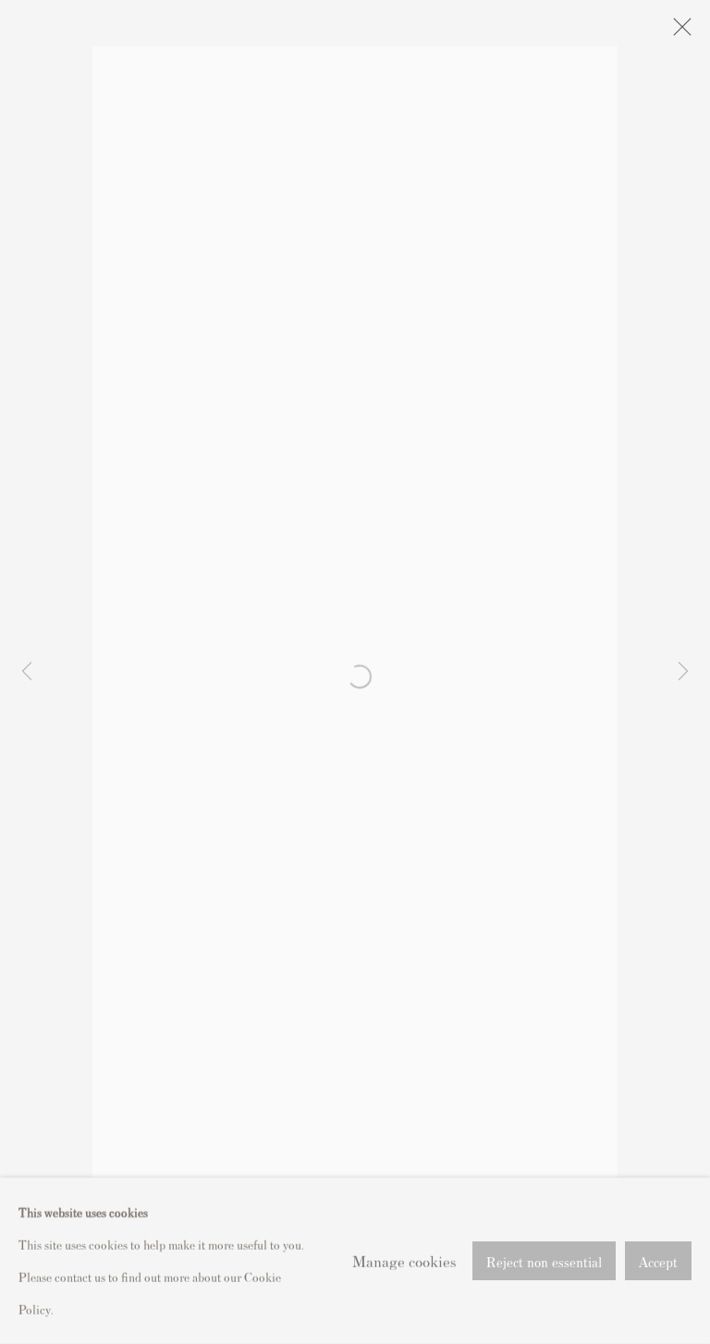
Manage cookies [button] (404, 1260)
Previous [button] (27, 672)
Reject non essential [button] (544, 1261)
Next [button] (683, 672)
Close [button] (678, 32)
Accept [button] (658, 1261)
